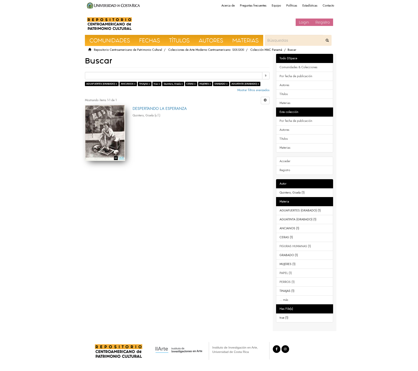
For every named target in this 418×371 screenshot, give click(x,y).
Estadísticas (309, 5)
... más (284, 300)
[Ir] (327, 40)
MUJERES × (205, 83)
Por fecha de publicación (296, 76)
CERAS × (191, 83)
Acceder (285, 161)
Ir (266, 75)
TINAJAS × (144, 83)
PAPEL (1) (286, 273)
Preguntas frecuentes (253, 5)
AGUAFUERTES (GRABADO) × (101, 83)
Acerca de (228, 5)
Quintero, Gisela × (173, 83)
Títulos (284, 94)
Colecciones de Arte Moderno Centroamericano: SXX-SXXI (206, 50)
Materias (285, 103)
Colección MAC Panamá (266, 50)
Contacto (328, 5)
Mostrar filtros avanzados (253, 90)
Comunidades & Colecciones (298, 67)
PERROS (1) (287, 282)
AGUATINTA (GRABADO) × (245, 83)
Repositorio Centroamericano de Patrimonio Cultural (128, 50)
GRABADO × (221, 83)
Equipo (276, 5)
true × (157, 83)
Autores (284, 85)
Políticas (291, 5)
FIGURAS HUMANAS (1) (295, 246)
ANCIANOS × (128, 83)
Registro (322, 22)
